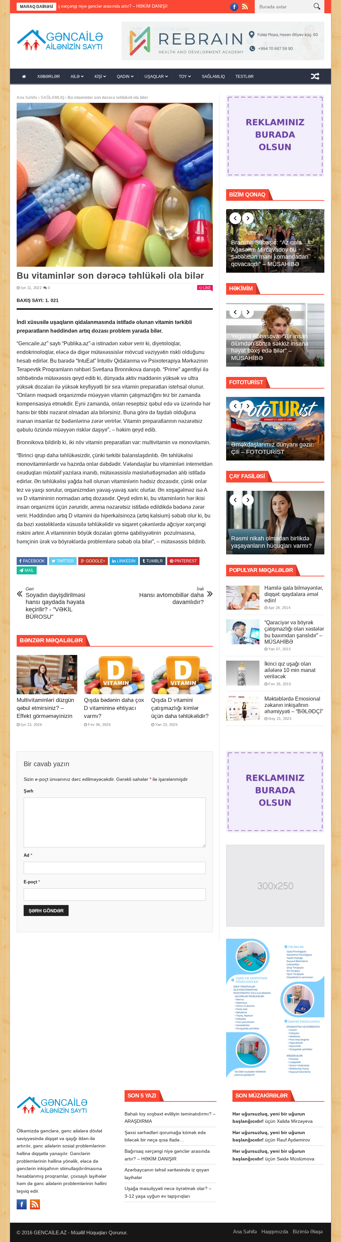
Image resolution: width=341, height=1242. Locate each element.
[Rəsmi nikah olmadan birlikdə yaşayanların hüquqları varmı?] (275, 523)
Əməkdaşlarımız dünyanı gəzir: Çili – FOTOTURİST (272, 448)
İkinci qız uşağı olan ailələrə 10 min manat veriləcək (289, 670)
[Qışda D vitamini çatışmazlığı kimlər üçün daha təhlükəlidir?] (181, 674)
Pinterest (185, 561)
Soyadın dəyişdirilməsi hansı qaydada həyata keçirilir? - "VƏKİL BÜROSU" (55, 603)
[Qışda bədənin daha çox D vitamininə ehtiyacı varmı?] (114, 674)
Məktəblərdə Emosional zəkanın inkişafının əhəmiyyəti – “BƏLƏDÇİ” (293, 705)
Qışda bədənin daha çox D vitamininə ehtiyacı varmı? (114, 708)
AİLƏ (75, 76)
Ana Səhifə (27, 97)
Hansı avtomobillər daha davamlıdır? (171, 595)
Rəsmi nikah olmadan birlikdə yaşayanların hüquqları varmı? (271, 542)
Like (207, 288)
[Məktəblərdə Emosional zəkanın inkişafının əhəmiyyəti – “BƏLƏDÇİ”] (242, 708)
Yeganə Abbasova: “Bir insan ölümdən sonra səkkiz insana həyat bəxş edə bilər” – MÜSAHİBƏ (269, 347)
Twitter (65, 561)
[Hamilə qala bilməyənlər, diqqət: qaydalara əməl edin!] (242, 597)
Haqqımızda (274, 1231)
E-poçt (32, 881)
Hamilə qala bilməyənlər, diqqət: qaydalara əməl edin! (293, 594)
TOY (183, 76)
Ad (28, 855)
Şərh (28, 790)
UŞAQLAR (154, 76)
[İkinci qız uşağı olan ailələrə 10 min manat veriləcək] (242, 673)
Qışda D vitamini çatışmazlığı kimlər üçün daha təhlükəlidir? (179, 708)
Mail (29, 570)
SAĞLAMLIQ (213, 76)
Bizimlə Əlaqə (308, 1231)
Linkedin (126, 561)
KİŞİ (98, 76)
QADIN (123, 76)
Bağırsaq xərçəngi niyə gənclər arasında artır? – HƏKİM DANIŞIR (68, 6)
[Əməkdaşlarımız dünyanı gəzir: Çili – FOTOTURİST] (275, 429)
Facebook (34, 561)
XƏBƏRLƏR (48, 76)
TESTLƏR (244, 76)
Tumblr (154, 561)
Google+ (95, 561)
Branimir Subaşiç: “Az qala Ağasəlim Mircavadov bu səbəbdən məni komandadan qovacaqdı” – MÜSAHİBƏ (269, 253)
